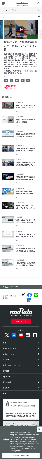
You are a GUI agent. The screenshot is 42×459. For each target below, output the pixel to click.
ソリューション (8, 354)
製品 (4, 342)
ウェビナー (7, 388)
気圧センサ (11, 85)
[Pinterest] (22, 80)
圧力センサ (11, 88)
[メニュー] (3, 3)
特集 (4, 393)
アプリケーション (9, 348)
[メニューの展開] (3, 16)
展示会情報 (7, 382)
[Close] (39, 429)
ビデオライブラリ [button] (9, 10)
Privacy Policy (15, 451)
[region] (21, 442)
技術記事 (6, 371)
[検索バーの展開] (39, 15)
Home (6, 287)
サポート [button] (6, 359)
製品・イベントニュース (12, 365)
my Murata (7, 376)
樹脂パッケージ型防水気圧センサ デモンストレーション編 (20, 45)
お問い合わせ (21, 321)
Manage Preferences (21, 455)
